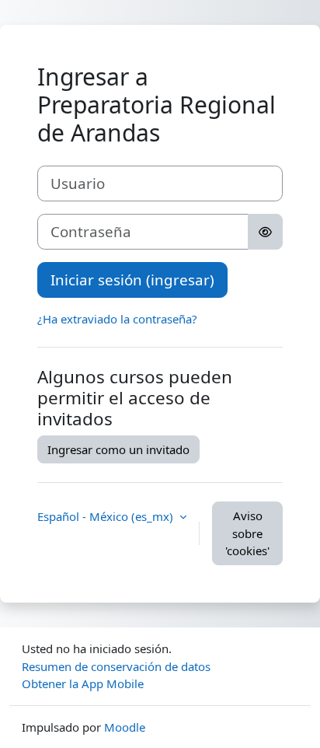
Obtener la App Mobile (83, 683)
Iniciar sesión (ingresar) (132, 279)
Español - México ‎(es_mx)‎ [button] (106, 516)
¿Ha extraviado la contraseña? (117, 319)
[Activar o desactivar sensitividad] (265, 232)
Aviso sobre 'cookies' (247, 533)
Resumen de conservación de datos (116, 666)
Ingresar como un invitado (118, 449)
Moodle (124, 727)
